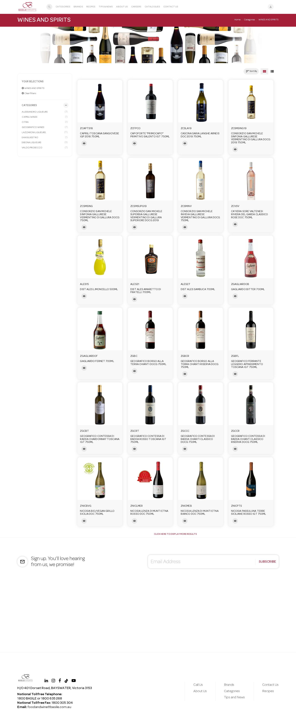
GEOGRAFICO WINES (45, 127)
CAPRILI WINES (45, 117)
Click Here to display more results (175, 534)
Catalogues (152, 7)
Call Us (198, 685)
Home (237, 20)
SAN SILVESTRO (45, 137)
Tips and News (234, 697)
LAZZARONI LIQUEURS (45, 132)
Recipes (90, 7)
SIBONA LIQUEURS (45, 142)
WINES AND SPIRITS (34, 88)
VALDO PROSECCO (45, 147)
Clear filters (30, 93)
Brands (78, 7)
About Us (122, 7)
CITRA (45, 122)
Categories (63, 7)
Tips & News (106, 7)
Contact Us (170, 7)
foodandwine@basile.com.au (49, 707)
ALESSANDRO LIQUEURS (45, 112)
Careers (136, 7)
